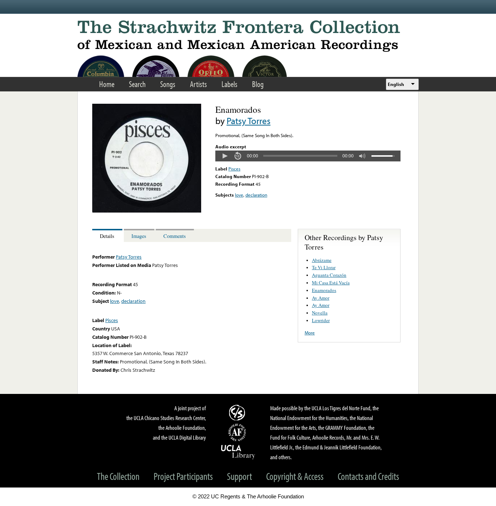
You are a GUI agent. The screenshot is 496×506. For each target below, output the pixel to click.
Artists (198, 84)
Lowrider (321, 320)
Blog (258, 84)
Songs (167, 84)
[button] (224, 156)
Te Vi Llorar (324, 267)
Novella (320, 312)
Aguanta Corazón (329, 275)
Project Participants (183, 476)
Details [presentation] (107, 236)
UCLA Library (238, 451)
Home (106, 84)
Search (137, 84)
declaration (256, 195)
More (310, 333)
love (239, 195)
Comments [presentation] (174, 236)
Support (239, 476)
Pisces (234, 169)
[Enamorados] (146, 211)
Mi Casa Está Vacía (331, 282)
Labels (229, 84)
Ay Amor (320, 298)
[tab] (108, 235)
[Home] (248, 36)
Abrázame (322, 260)
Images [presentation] (138, 236)
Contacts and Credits (368, 476)
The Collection (118, 476)
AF (238, 432)
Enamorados (324, 290)
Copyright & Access (295, 476)
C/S (238, 412)
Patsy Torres (249, 120)
